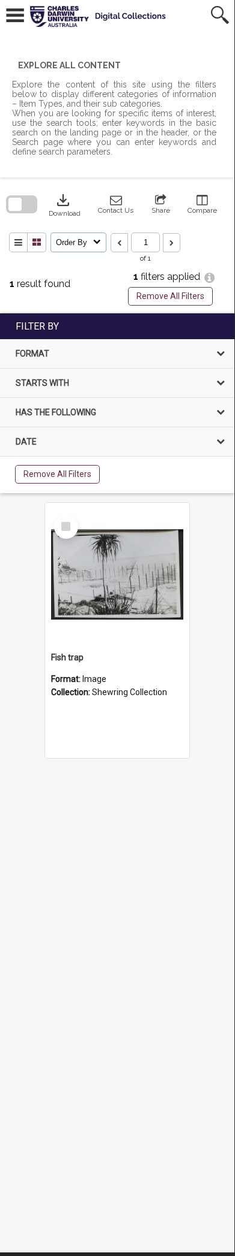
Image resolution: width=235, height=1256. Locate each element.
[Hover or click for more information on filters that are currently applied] (209, 277)
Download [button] (65, 204)
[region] (117, 403)
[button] (115, 204)
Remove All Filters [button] (170, 296)
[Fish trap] (117, 575)
